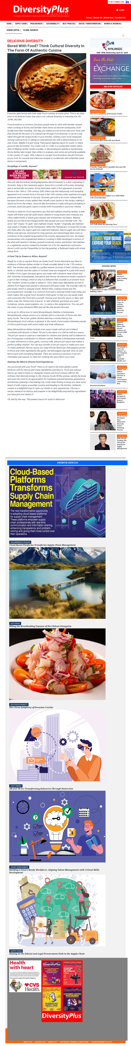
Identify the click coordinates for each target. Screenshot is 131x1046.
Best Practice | (69, 24)
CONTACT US (40, 1042)
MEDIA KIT (52, 1042)
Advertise (108, 17)
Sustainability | (53, 24)
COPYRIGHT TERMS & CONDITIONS (74, 1042)
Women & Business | (113, 24)
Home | (10, 24)
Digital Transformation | (90, 24)
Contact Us (120, 17)
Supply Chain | (21, 24)
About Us (97, 17)
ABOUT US (27, 1042)
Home (89, 17)
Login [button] (121, 10)
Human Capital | (14, 30)
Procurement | (37, 24)
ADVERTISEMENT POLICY (101, 1042)
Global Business (30, 30)
